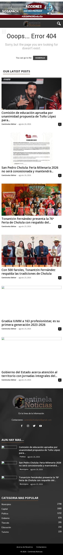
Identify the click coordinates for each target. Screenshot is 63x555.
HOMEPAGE (40, 58)
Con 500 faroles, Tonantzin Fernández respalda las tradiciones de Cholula (28, 272)
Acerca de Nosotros (25, 547)
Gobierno (5, 518)
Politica (23, 457)
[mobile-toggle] (4, 32)
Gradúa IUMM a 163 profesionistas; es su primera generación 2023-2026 (31, 323)
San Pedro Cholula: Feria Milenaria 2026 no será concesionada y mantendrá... (30, 169)
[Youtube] (41, 426)
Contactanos (41, 547)
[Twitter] (35, 426)
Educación (6, 527)
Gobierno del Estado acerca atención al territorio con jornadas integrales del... (29, 374)
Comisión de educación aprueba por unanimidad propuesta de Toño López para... (29, 116)
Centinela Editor (9, 124)
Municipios (24, 469)
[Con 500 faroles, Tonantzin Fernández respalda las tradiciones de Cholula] (31, 251)
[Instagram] (29, 426)
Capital (5, 509)
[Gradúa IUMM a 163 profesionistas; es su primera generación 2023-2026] (31, 302)
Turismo (5, 532)
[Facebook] (22, 426)
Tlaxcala (5, 523)
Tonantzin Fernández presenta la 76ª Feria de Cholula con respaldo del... (28, 220)
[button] (58, 23)
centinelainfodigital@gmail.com (38, 420)
